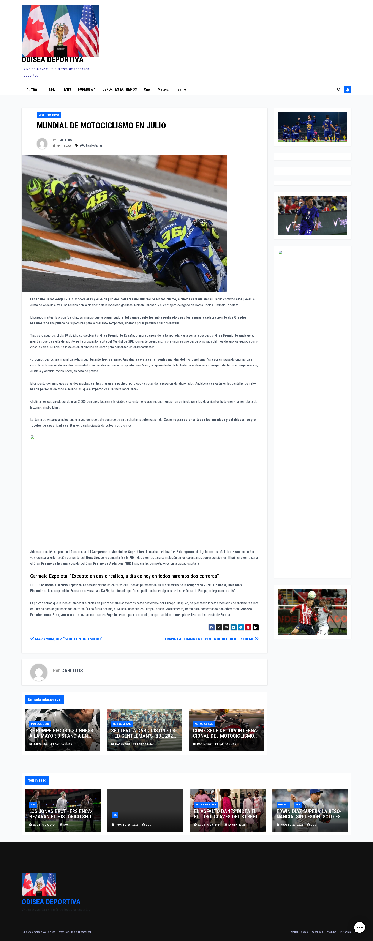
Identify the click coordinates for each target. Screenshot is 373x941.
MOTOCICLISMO (48, 115)
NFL (52, 89)
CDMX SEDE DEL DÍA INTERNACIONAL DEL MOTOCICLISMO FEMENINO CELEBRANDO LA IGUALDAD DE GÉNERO (225, 739)
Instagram (345, 931)
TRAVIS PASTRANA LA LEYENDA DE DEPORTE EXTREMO (209, 638)
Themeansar (84, 931)
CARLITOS (65, 140)
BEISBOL (283, 804)
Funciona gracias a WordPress (39, 931)
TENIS (66, 89)
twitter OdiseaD (299, 931)
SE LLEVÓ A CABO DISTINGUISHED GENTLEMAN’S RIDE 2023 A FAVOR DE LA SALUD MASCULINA (144, 739)
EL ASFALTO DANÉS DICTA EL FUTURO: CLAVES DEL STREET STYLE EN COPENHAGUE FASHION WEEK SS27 (226, 819)
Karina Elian (63, 743)
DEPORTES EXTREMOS (120, 89)
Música (163, 89)
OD (115, 815)
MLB (297, 804)
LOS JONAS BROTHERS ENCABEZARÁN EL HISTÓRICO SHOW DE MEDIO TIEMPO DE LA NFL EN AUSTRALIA (62, 819)
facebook (317, 931)
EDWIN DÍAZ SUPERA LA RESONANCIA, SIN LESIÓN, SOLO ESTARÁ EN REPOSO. (309, 816)
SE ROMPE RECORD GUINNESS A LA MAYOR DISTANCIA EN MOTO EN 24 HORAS (61, 736)
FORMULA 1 (87, 89)
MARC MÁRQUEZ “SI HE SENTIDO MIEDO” (68, 638)
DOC (66, 824)
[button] (339, 90)
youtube (331, 931)
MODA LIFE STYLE (206, 804)
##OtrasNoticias (91, 145)
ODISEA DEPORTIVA (53, 59)
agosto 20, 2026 (45, 824)
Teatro (181, 89)
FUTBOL (33, 90)
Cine (147, 89)
